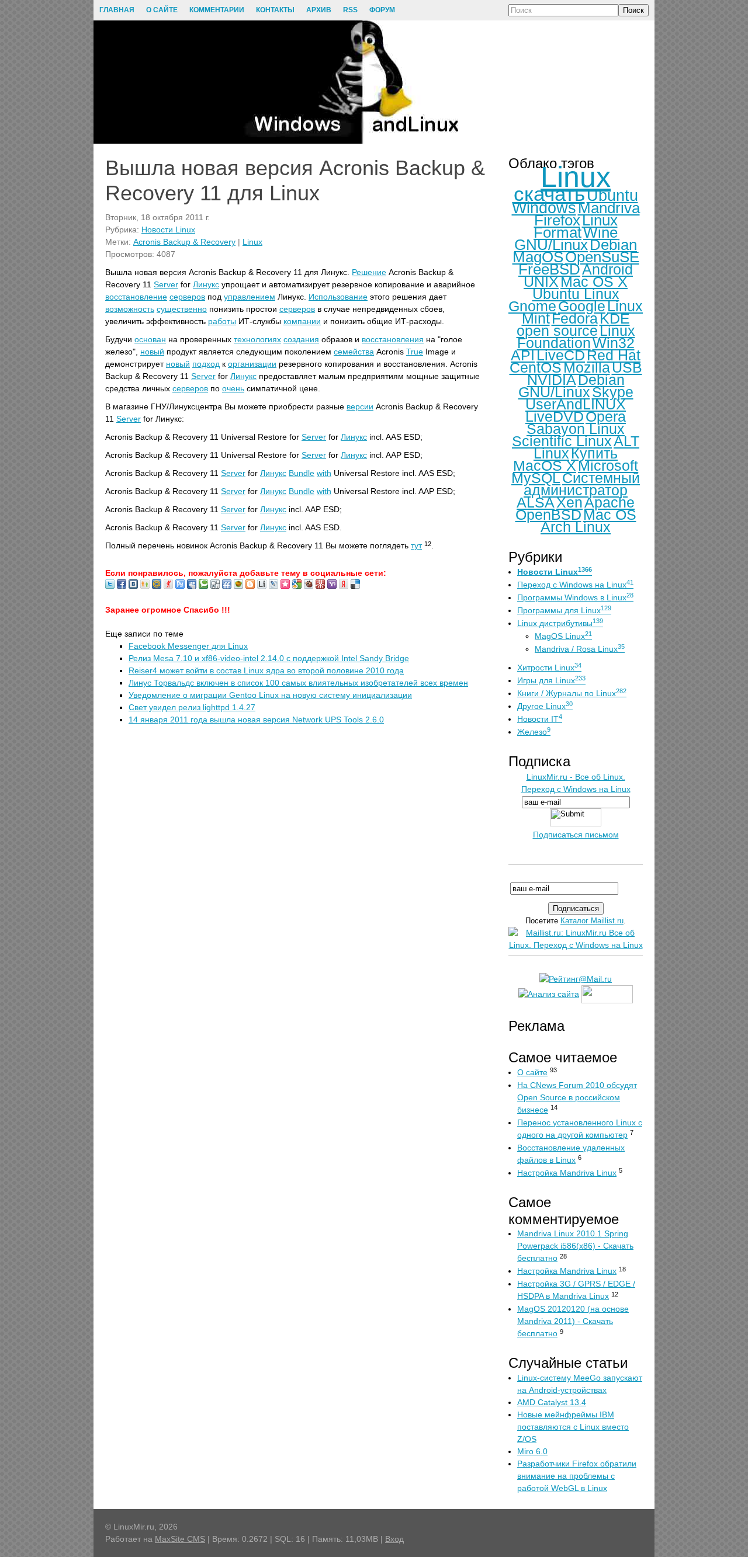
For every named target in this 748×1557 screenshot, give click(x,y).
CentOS (536, 367)
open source (557, 330)
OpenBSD (548, 514)
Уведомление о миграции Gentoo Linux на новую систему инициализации (270, 695)
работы (222, 321)
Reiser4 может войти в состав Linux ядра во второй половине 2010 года (266, 670)
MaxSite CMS (180, 1539)
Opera (606, 416)
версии (360, 406)
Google (581, 306)
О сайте (532, 1072)
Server (166, 284)
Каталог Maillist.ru (592, 920)
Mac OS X (594, 281)
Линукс (206, 284)
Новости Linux (168, 229)
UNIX (541, 281)
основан (150, 339)
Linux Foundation (576, 336)
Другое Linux (545, 706)
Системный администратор (582, 484)
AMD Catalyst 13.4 (551, 1402)
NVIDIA (551, 379)
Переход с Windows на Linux (575, 584)
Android (607, 269)
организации (252, 364)
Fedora (575, 318)
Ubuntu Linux (575, 294)
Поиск (633, 10)
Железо (533, 731)
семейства (354, 351)
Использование (338, 296)
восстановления (393, 339)
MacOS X (544, 465)
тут (416, 545)
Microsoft (608, 465)
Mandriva (609, 208)
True (414, 351)
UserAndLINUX (575, 404)
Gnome (532, 306)
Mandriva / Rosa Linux (580, 649)
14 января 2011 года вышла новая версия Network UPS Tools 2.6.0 (256, 719)
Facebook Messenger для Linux (188, 646)
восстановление (136, 296)
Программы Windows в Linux (575, 597)
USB (627, 367)
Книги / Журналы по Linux (571, 693)
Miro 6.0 (532, 1451)
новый (152, 351)
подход (206, 364)
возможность (129, 309)
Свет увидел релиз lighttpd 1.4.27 (192, 707)
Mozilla (586, 367)
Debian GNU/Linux (571, 385)
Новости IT (539, 719)
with (324, 473)
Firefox (557, 220)
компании (302, 321)
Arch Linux (576, 527)
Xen (569, 502)
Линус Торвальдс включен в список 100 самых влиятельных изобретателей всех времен (298, 682)
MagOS (537, 257)
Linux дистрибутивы (560, 623)
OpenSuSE (602, 257)
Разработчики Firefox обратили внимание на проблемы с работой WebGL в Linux (576, 1476)
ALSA (536, 502)
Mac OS (609, 514)
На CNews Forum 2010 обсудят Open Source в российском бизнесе (577, 1097)
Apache (609, 502)
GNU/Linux (551, 244)
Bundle (301, 473)
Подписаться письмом (576, 834)
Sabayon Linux (576, 428)
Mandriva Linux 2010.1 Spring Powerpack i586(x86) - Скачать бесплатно (575, 1246)
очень (233, 388)
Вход (394, 1539)
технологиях (257, 339)
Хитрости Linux (549, 667)
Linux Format (576, 226)
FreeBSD (549, 269)
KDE (615, 318)
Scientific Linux (562, 441)
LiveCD (560, 355)
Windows (544, 208)
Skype (612, 392)
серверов (187, 296)
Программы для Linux (564, 610)
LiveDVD (554, 416)
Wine (600, 232)
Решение (369, 272)
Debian (613, 244)
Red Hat (613, 355)
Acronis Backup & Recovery (184, 241)
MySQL (535, 478)
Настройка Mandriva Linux (567, 1172)
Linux (252, 241)
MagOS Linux (563, 636)
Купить (594, 453)
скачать (549, 193)
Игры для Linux (551, 680)
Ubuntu (612, 195)
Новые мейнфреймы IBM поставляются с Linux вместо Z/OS (573, 1427)
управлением (249, 296)
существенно (182, 309)
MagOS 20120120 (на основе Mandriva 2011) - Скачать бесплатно (573, 1321)
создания (301, 339)
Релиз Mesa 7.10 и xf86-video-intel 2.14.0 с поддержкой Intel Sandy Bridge (269, 658)
